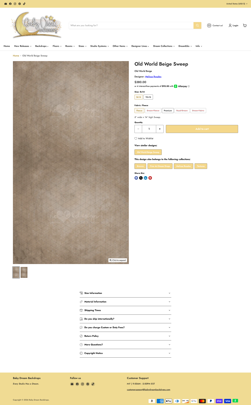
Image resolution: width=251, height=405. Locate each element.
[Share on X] (141, 178)
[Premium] (168, 113)
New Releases (22, 46)
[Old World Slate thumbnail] (16, 272)
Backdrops (41, 46)
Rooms (69, 46)
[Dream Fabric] (198, 113)
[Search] (197, 25)
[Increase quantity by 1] (160, 129)
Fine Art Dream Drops (160, 166)
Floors (56, 46)
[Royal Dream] (182, 113)
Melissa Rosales (153, 76)
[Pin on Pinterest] (150, 178)
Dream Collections (163, 46)
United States (235, 3)
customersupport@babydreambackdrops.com (148, 389)
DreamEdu (184, 46)
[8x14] (139, 100)
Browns (140, 166)
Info (198, 46)
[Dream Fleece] (153, 113)
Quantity (138, 122)
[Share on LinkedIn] (145, 178)
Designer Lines (139, 46)
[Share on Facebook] (136, 178)
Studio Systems (98, 46)
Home (7, 46)
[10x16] (149, 100)
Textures (201, 166)
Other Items (119, 46)
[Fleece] (140, 113)
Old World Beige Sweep (148, 152)
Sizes (82, 46)
